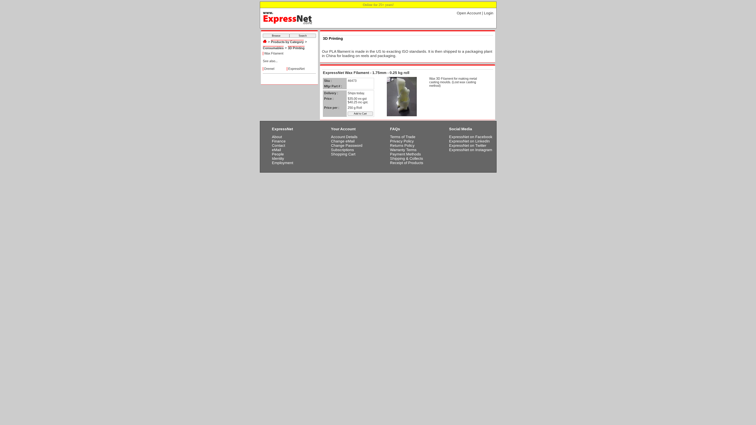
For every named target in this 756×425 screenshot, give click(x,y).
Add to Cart (360, 113)
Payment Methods (405, 154)
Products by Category (287, 42)
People (278, 154)
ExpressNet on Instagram (470, 150)
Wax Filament (273, 53)
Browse (276, 35)
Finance (279, 141)
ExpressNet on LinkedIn (469, 141)
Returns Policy (402, 145)
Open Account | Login (475, 13)
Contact (278, 145)
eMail (276, 150)
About (277, 137)
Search (303, 35)
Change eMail (343, 141)
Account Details (344, 137)
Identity (278, 158)
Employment (282, 163)
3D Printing (296, 48)
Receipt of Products (406, 163)
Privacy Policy (402, 141)
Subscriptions (342, 150)
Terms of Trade (402, 137)
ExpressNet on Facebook (470, 137)
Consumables (273, 48)
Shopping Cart (343, 154)
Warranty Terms (403, 150)
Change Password (346, 145)
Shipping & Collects (406, 158)
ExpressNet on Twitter (467, 145)
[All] (265, 42)
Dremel (269, 68)
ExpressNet (296, 68)
